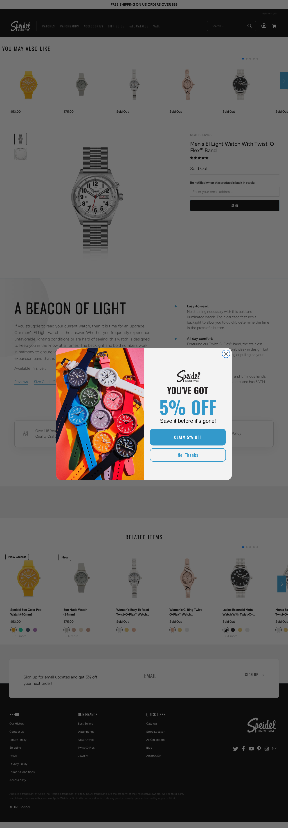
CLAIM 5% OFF (188, 437)
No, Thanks (188, 455)
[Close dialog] (226, 354)
